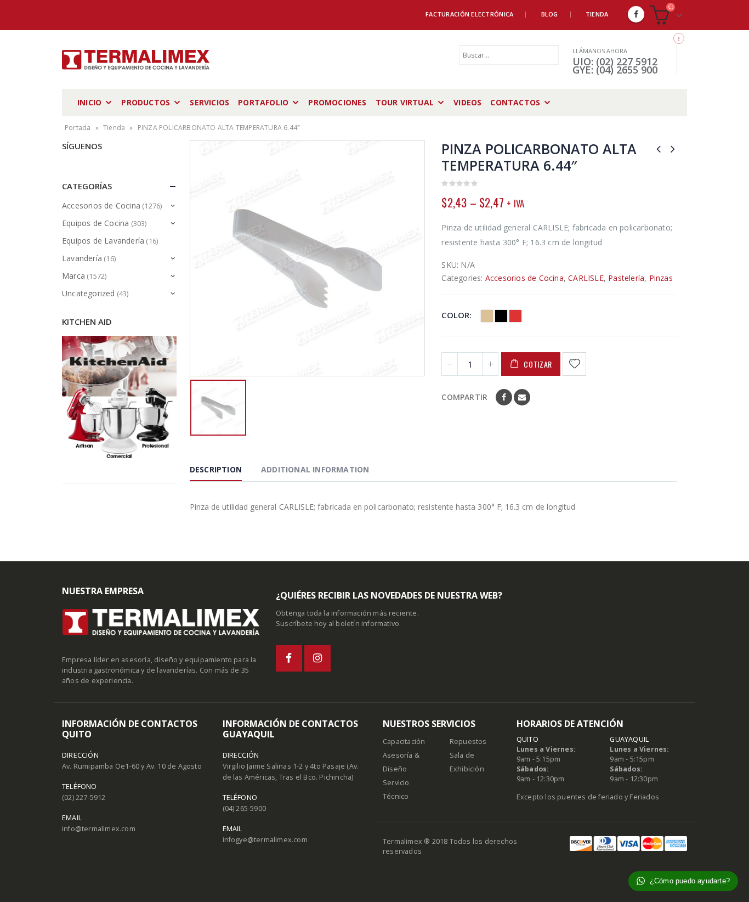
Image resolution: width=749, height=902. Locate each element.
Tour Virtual (405, 102)
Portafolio (263, 102)
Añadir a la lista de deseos (576, 364)
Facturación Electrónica (469, 14)
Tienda (597, 14)
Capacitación (404, 741)
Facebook (504, 397)
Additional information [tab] (315, 469)
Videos (467, 102)
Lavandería (82, 258)
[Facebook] (636, 14)
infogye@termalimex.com (265, 839)
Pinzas (661, 278)
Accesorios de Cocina (524, 278)
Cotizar (538, 364)
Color (455, 314)
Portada (77, 127)
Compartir (464, 397)
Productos (145, 102)
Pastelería (626, 278)
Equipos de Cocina (95, 223)
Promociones (337, 102)
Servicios (209, 102)
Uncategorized (88, 293)
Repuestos (468, 741)
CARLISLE (586, 278)
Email (522, 397)
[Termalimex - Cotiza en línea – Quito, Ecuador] (136, 60)
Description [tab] (216, 469)
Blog (549, 14)
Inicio (89, 102)
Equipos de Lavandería (103, 240)
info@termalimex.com (98, 828)
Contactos (515, 102)
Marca (73, 275)
